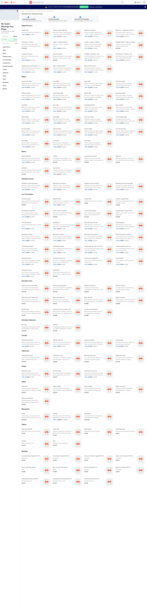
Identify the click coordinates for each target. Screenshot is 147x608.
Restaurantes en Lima (41, 11)
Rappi (23, 11)
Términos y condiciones (95, 7)
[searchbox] (76, 2)
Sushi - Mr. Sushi (5, 33)
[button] (13, 2)
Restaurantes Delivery (30, 11)
